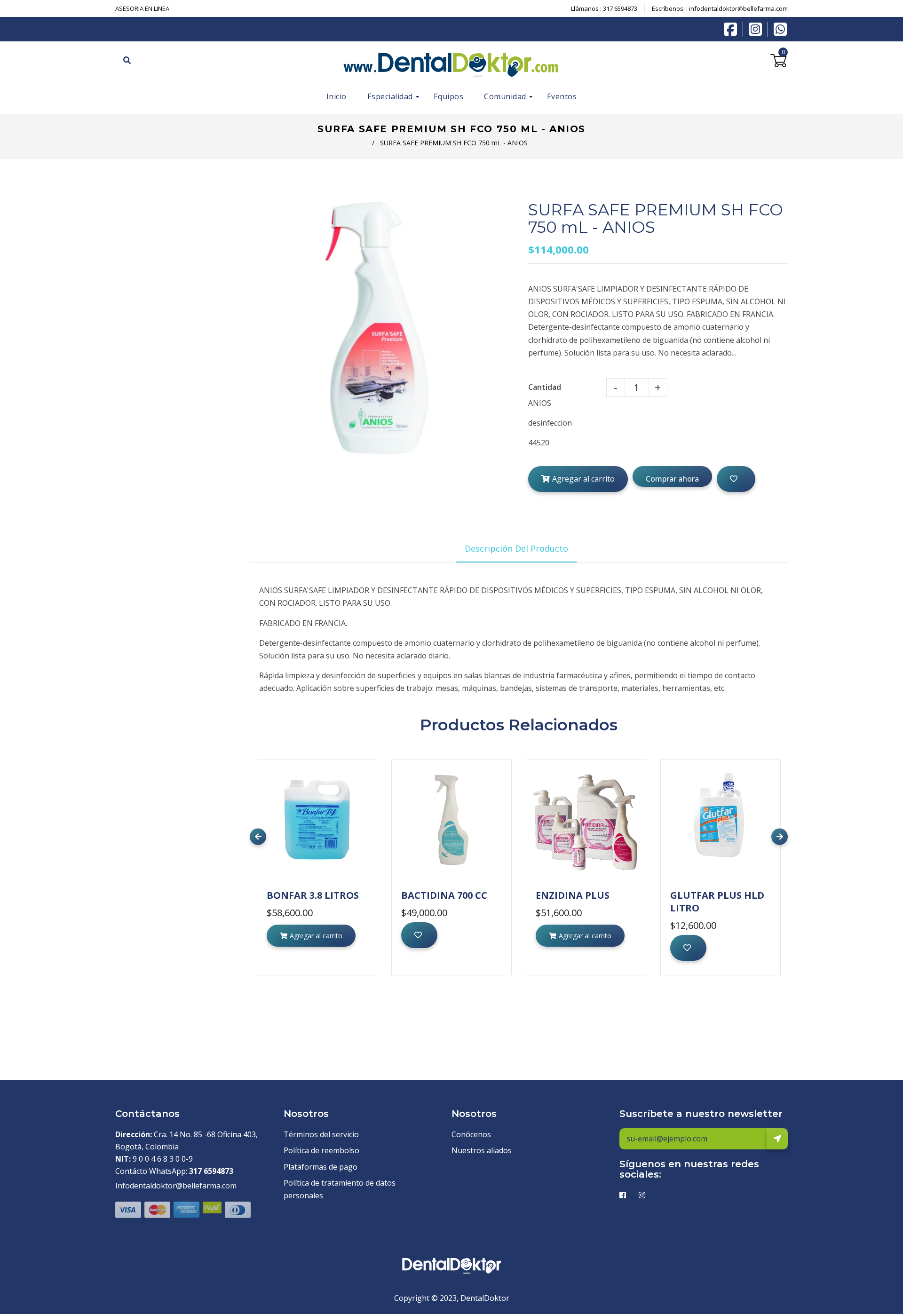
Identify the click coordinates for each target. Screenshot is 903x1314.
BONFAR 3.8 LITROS (313, 895)
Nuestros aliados (482, 1150)
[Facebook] (733, 28)
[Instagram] (758, 29)
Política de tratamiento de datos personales (340, 1189)
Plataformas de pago (320, 1167)
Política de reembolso (321, 1150)
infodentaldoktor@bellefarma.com (738, 8)
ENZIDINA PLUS (573, 895)
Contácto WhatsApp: (174, 1171)
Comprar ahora (672, 479)
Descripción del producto (516, 548)
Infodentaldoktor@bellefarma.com (176, 1185)
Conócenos (471, 1134)
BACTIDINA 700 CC (444, 895)
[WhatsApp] (780, 28)
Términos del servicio (321, 1134)
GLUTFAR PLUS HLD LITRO (717, 901)
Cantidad (544, 387)
